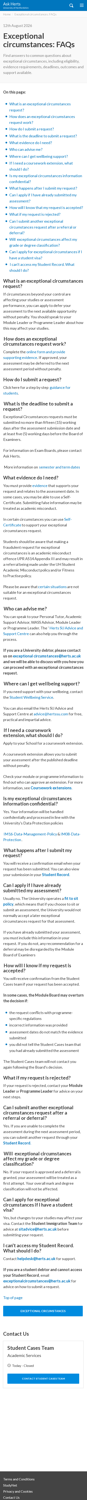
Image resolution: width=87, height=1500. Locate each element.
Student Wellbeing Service (31, 697)
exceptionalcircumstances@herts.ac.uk (37, 1281)
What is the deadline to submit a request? (43, 136)
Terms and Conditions (19, 1479)
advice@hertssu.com (51, 714)
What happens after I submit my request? (43, 188)
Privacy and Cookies (18, 1491)
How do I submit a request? (31, 129)
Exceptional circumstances (43, 1311)
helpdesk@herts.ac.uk (36, 1258)
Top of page (13, 1297)
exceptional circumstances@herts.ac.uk (47, 656)
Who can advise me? (25, 149)
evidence (40, 485)
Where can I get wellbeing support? (38, 156)
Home (7, 14)
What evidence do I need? (30, 142)
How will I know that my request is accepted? (46, 207)
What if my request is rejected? (34, 214)
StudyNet (10, 1485)
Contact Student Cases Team (43, 1378)
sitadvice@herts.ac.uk (38, 1229)
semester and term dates (59, 467)
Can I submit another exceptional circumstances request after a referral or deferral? (42, 227)
